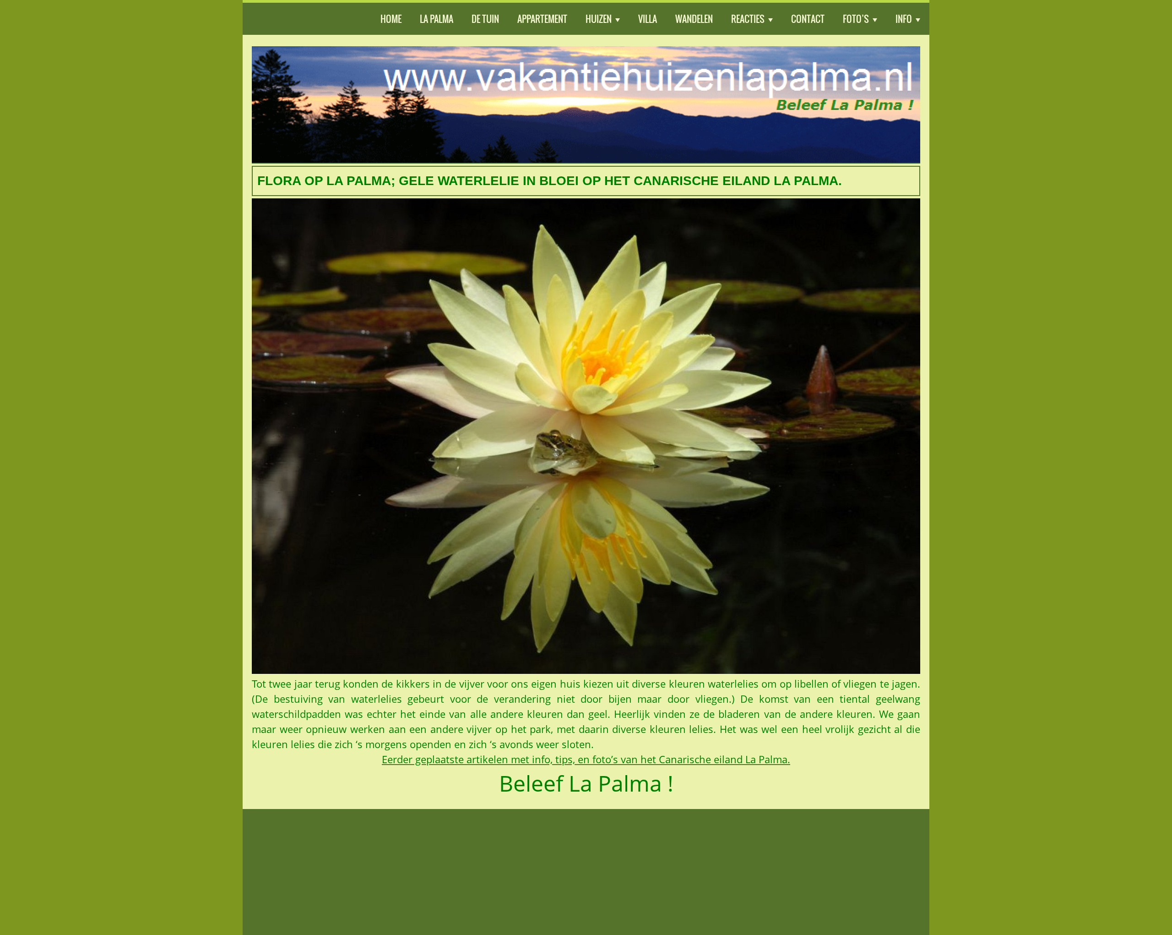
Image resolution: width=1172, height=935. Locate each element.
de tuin (485, 19)
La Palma (436, 19)
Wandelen (694, 19)
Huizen (599, 19)
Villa (647, 19)
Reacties (748, 19)
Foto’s (856, 19)
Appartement (542, 19)
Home (391, 19)
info (903, 19)
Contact (808, 19)
